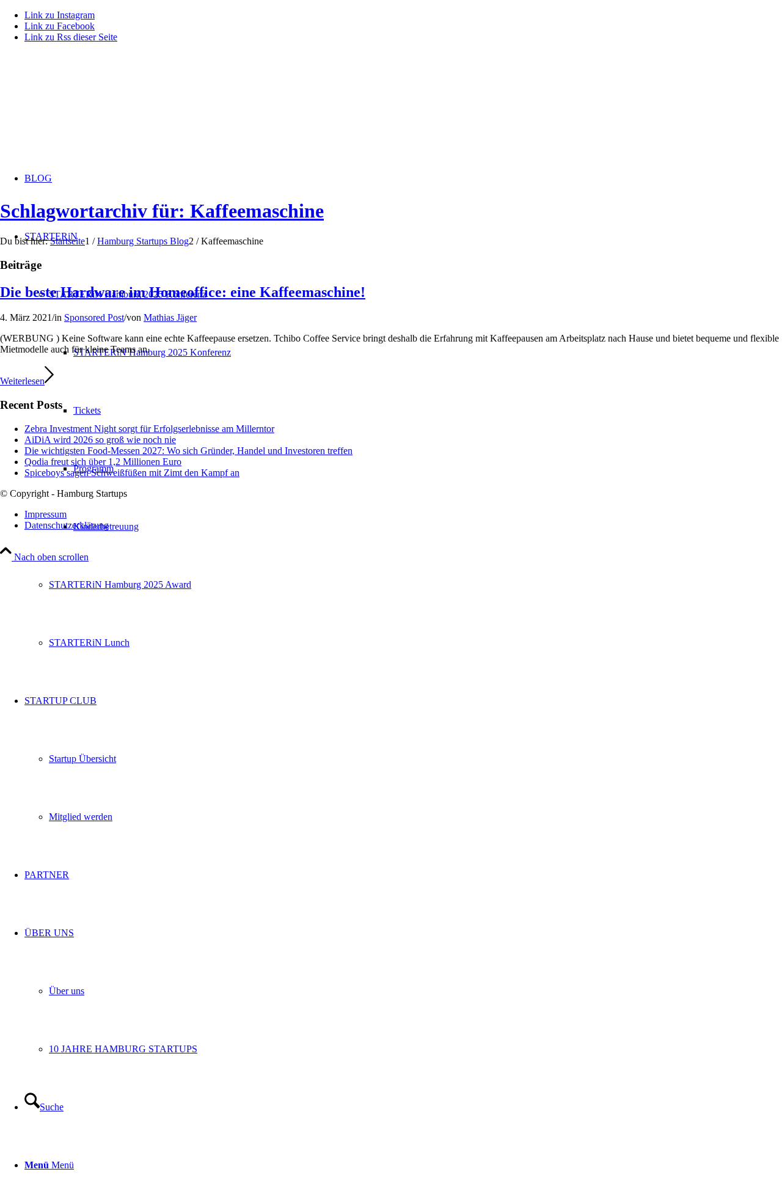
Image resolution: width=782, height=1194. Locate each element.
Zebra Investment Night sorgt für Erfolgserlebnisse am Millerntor (149, 428)
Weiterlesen (22, 381)
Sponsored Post (94, 317)
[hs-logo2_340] (91, 110)
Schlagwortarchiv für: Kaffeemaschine (162, 211)
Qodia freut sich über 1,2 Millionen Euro (102, 461)
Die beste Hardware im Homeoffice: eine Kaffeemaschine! (182, 292)
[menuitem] (415, 584)
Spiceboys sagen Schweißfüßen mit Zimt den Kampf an (131, 472)
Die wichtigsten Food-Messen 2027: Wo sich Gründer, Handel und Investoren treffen (188, 450)
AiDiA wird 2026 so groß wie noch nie (100, 439)
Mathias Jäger (170, 317)
